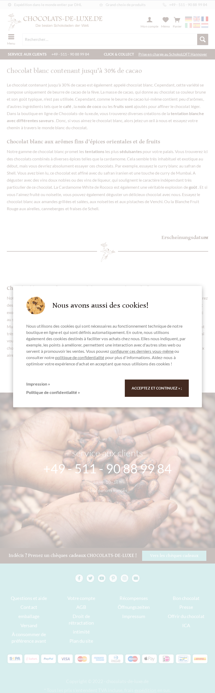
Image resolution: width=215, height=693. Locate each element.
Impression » (38, 383)
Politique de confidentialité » (53, 392)
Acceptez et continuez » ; (157, 388)
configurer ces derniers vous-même (142, 351)
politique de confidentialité (79, 357)
